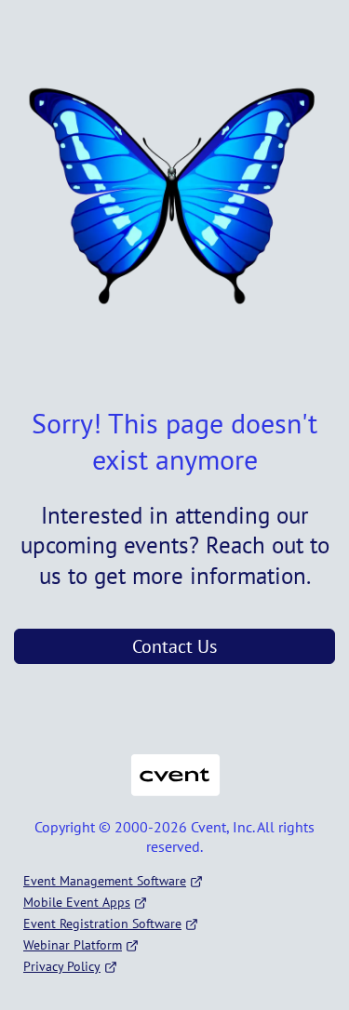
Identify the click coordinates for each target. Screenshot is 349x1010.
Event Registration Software (102, 923)
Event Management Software (104, 880)
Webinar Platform (72, 945)
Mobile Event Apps (76, 902)
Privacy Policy (62, 966)
